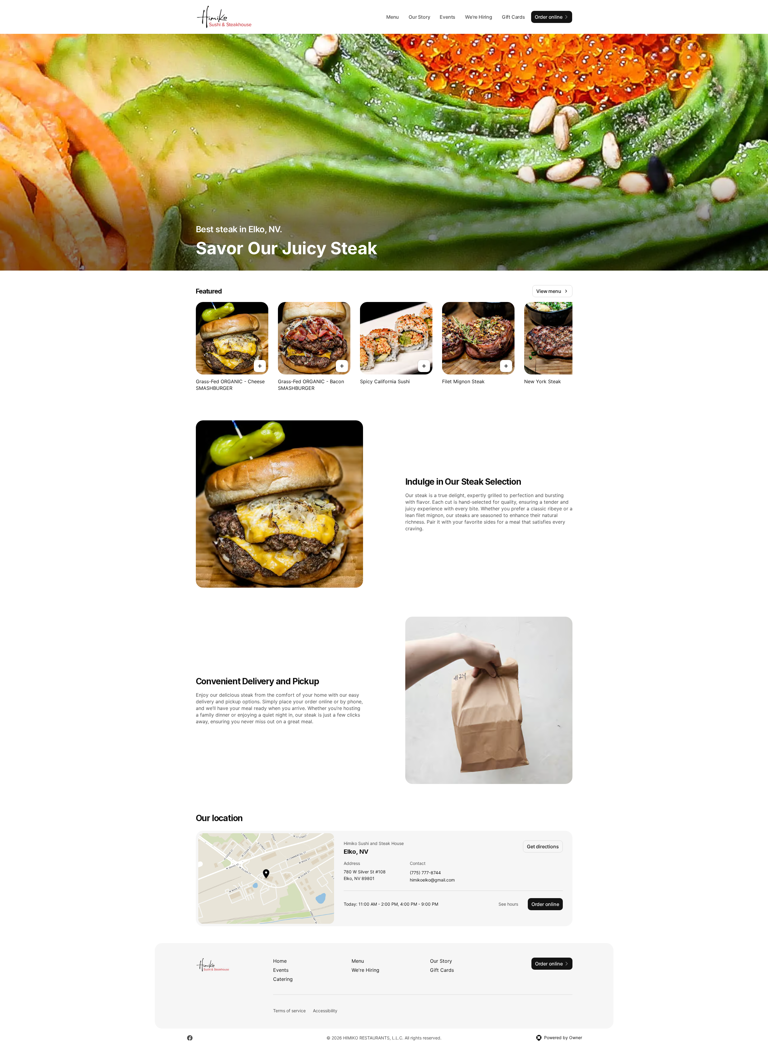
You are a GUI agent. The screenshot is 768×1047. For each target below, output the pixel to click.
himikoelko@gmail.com (432, 880)
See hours (508, 904)
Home (280, 961)
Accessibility (325, 1010)
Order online (545, 904)
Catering (283, 979)
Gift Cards (513, 17)
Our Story (419, 17)
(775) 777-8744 (425, 873)
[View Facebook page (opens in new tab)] (189, 1038)
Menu (392, 17)
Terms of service (289, 1010)
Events (447, 17)
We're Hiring (478, 17)
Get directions (543, 846)
